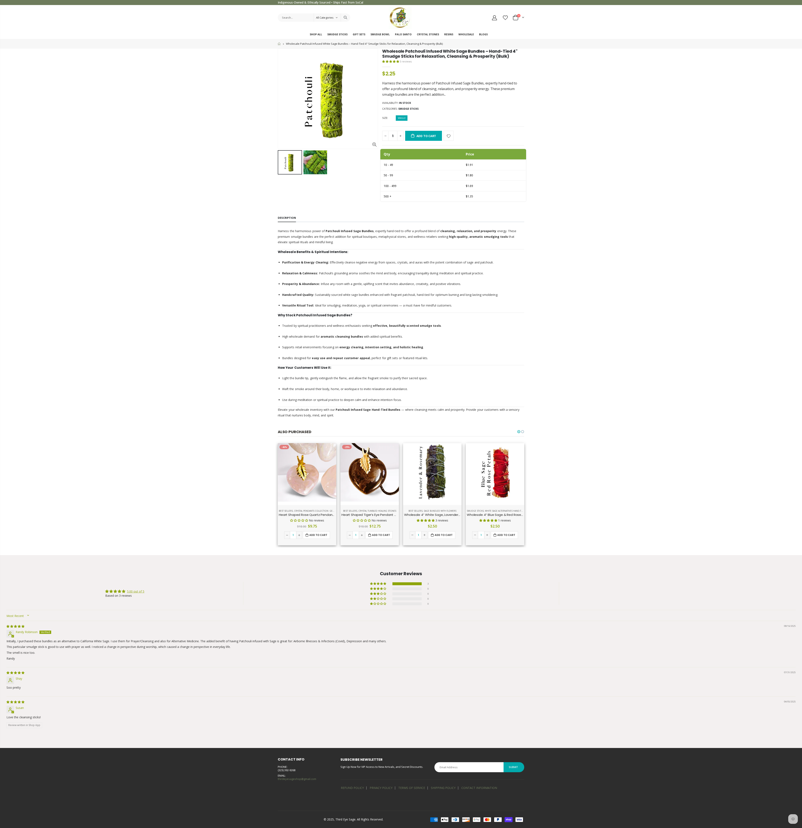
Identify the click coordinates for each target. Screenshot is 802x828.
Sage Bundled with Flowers (440, 510)
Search (345, 17)
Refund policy (352, 788)
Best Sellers (286, 510)
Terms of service (411, 788)
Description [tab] (287, 218)
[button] (391, 61)
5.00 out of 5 (135, 591)
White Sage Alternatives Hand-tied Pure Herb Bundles (516, 510)
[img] (15, 626)
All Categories (325, 17)
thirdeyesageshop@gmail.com (297, 779)
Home (279, 44)
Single (402, 118)
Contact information (479, 788)
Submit (513, 767)
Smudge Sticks (408, 109)
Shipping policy (443, 788)
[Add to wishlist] (449, 136)
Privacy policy (381, 788)
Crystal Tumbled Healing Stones (377, 510)
